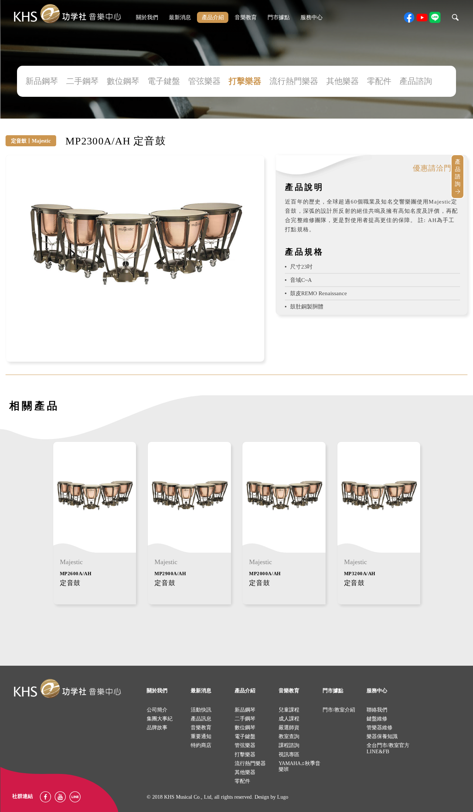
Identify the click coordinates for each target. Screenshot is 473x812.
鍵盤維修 (377, 718)
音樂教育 (246, 17)
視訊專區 (289, 754)
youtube (422, 17)
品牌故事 (157, 727)
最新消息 (180, 17)
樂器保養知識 (382, 736)
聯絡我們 (377, 710)
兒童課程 (289, 710)
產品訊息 (201, 718)
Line (75, 797)
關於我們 (147, 17)
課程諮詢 (289, 745)
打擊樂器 (245, 81)
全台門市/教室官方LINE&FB (388, 748)
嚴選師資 (289, 727)
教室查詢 (289, 736)
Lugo (282, 797)
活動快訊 (201, 710)
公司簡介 (157, 710)
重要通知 (201, 736)
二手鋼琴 (82, 81)
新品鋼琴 (41, 81)
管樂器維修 (379, 727)
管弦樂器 (204, 81)
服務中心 (311, 17)
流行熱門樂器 (293, 81)
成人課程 (289, 718)
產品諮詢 (415, 81)
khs (67, 14)
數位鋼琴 (123, 81)
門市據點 (279, 17)
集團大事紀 (160, 718)
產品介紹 (213, 17)
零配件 (379, 81)
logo (67, 689)
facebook (409, 17)
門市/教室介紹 (339, 710)
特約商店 (201, 745)
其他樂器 (342, 81)
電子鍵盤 (163, 81)
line (434, 17)
